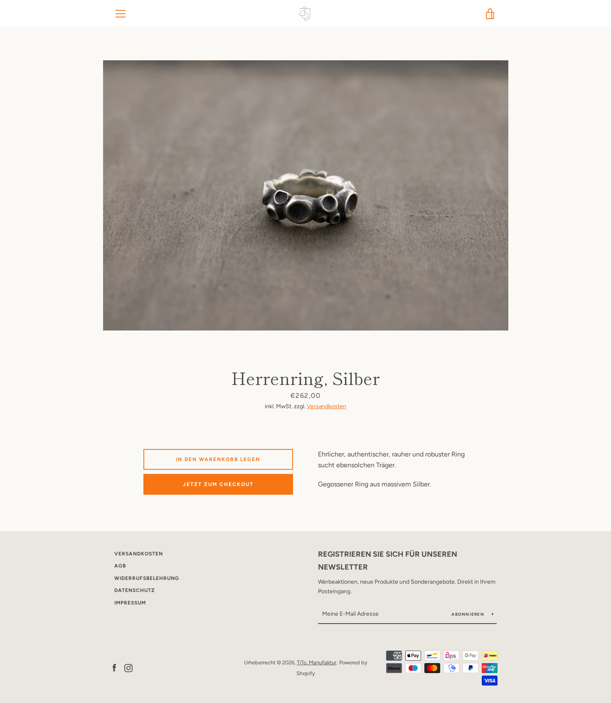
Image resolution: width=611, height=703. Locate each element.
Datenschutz (134, 590)
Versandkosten (326, 406)
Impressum (130, 603)
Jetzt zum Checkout (218, 484)
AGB (120, 566)
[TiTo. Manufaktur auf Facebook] (114, 667)
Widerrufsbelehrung (146, 578)
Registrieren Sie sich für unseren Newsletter (387, 561)
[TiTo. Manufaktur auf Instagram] (128, 667)
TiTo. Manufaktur (316, 662)
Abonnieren (468, 614)
